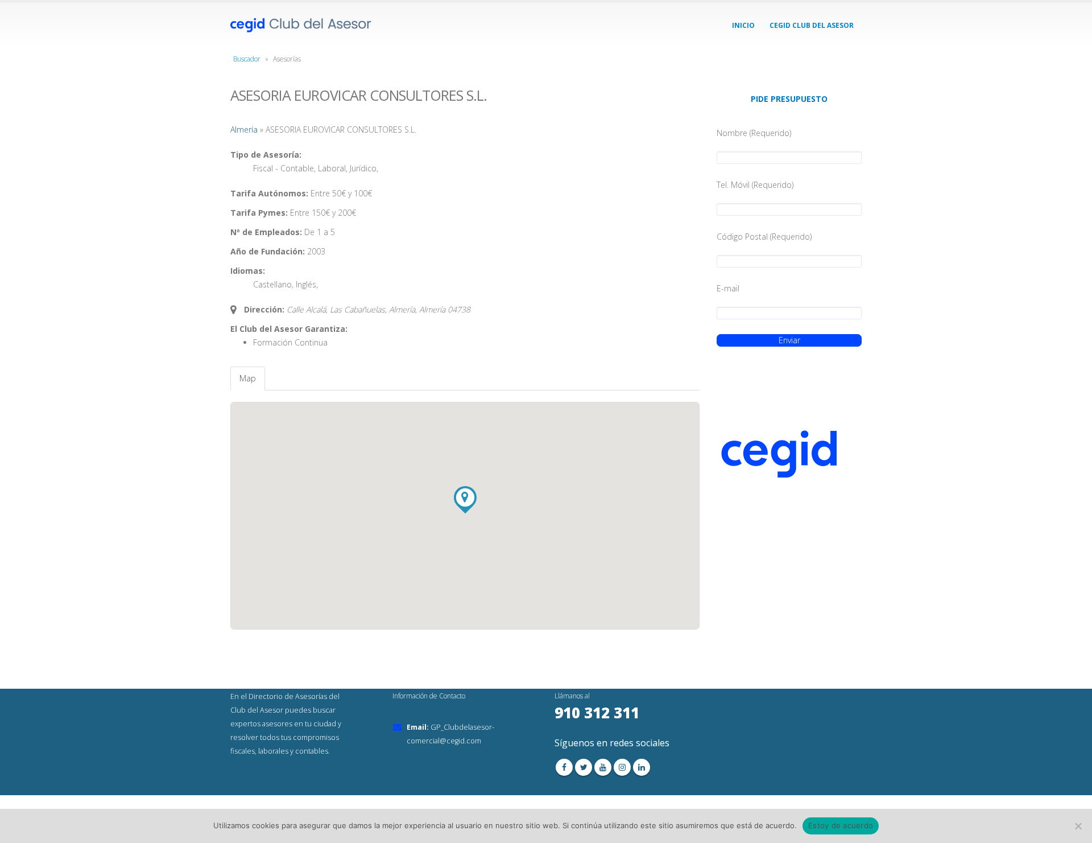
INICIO (743, 25)
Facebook (564, 767)
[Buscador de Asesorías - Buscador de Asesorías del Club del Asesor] (301, 25)
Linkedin (641, 767)
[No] (1077, 826)
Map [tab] (247, 378)
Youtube (602, 767)
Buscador (246, 59)
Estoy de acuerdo (840, 825)
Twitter (583, 767)
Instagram (622, 767)
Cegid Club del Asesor (812, 25)
